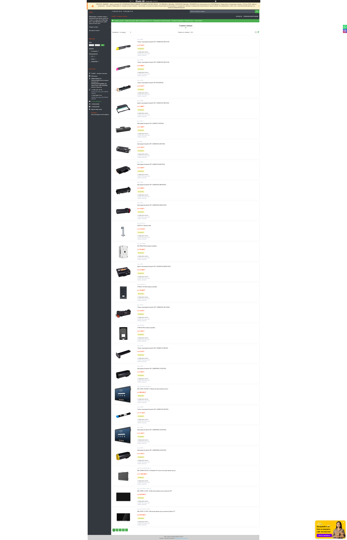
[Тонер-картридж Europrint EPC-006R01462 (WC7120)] (123, 48)
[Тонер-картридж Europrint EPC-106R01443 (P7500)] (123, 415)
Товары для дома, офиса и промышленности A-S (138, 20)
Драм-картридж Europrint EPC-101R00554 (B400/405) (154, 266)
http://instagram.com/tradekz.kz (100, 114)
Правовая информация (250, 16)
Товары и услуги (93, 27)
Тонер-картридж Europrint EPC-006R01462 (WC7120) (153, 42)
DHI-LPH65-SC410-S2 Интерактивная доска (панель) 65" (154, 491)
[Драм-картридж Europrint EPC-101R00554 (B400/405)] (123, 272)
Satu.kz (181, 536)
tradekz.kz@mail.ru (96, 101)
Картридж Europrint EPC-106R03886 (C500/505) (151, 450)
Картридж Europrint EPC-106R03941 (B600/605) (151, 184)
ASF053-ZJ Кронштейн (144, 225)
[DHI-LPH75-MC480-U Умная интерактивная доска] (123, 395)
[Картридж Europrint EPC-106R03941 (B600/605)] (123, 191)
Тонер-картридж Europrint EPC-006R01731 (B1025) (152, 348)
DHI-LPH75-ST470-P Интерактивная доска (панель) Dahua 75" (156, 511)
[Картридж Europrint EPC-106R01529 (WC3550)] (123, 170)
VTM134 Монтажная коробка (146, 327)
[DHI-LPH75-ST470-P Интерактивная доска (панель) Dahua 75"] (123, 517)
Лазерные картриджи (177, 20)
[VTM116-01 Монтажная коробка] (123, 293)
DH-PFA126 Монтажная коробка (147, 246)
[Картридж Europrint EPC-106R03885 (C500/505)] (123, 436)
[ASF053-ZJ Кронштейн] (123, 231)
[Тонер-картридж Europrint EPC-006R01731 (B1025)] (123, 354)
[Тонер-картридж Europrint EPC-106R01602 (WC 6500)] (123, 313)
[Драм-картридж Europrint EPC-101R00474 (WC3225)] (123, 109)
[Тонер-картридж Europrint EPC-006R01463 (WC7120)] (123, 68)
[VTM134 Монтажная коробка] (123, 333)
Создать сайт (148, 1)
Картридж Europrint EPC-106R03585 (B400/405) (151, 205)
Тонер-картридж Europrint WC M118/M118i (150, 82)
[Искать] (257, 11)
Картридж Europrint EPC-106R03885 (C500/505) (151, 430)
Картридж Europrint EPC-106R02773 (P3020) (150, 123)
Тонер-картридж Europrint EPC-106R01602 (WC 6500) (153, 307)
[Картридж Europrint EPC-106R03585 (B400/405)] (123, 211)
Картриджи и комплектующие (161, 20)
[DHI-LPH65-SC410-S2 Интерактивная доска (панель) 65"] (123, 497)
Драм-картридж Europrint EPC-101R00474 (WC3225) (153, 103)
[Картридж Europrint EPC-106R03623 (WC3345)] (123, 150)
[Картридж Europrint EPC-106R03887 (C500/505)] (123, 374)
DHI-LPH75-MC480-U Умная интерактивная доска (152, 389)
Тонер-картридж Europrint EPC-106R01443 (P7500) (152, 409)
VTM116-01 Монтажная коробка (147, 287)
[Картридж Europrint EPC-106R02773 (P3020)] (123, 129)
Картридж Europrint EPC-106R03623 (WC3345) (151, 144)
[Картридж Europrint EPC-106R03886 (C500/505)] (123, 456)
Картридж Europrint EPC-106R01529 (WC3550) (151, 164)
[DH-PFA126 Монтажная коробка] (123, 252)
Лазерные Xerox (189, 20)
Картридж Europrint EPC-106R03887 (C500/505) (151, 368)
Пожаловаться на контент (181, 538)
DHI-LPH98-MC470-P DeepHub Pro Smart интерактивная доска (156, 470)
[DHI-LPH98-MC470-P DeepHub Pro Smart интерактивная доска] (123, 476)
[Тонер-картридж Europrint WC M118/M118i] (123, 88)
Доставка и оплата (94, 30)
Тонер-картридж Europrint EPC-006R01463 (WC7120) (153, 62)
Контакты (239, 16)
